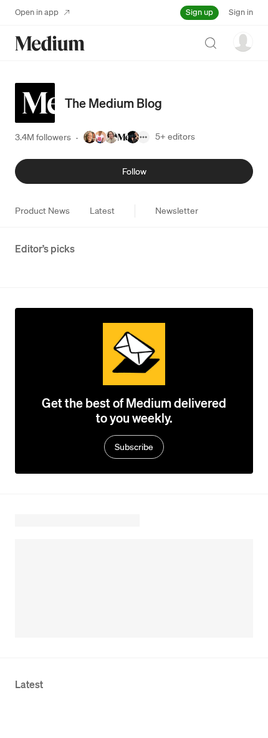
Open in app (37, 12)
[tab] (42, 210)
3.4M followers (43, 137)
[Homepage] (50, 43)
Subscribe (134, 447)
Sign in (241, 12)
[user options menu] (243, 42)
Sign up (199, 12)
